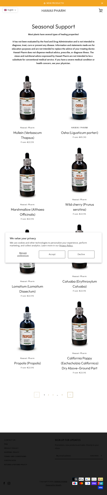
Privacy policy (11, 448)
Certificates (10, 460)
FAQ (6, 444)
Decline (81, 254)
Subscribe (94, 456)
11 (62, 395)
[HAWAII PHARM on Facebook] (4, 483)
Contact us (9, 440)
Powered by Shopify (53, 485)
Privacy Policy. (66, 245)
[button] (10, 10)
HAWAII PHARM (53, 11)
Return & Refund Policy (15, 465)
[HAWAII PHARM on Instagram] (9, 483)
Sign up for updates (68, 440)
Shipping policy (11, 452)
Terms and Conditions (15, 456)
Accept (52, 254)
